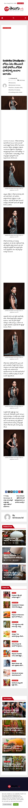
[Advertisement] (14, 44)
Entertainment (6, 27)
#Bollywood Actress (14, 85)
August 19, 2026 (10, 750)
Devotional (15, 602)
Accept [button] (16, 804)
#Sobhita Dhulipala (14, 90)
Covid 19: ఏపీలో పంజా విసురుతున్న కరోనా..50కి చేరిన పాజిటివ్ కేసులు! (12, 575)
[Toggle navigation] (25, 18)
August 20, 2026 (10, 714)
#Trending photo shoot (15, 92)
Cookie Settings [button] (7, 804)
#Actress (22, 80)
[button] (13, 18)
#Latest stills (18, 87)
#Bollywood (12, 83)
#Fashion (11, 87)
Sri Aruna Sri (13, 78)
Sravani (16, 543)
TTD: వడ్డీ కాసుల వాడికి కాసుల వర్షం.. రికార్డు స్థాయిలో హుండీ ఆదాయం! (14, 766)
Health (6, 535)
